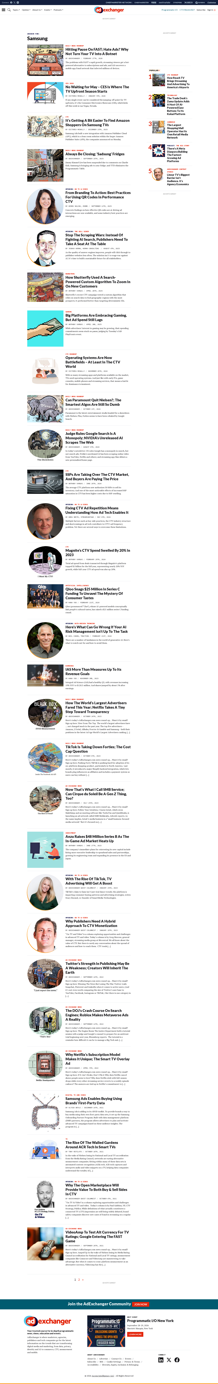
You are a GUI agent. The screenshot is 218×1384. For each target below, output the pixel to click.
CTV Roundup (71, 354)
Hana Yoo (73, 602)
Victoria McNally (77, 96)
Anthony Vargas (76, 291)
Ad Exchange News (73, 786)
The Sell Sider (82, 231)
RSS (101, 1361)
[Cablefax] (212, 2)
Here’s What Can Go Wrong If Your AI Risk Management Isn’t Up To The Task (96, 629)
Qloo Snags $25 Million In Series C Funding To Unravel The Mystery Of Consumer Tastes (94, 593)
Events (47, 10)
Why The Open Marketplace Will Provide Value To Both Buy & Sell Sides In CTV (96, 1189)
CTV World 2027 (187, 10)
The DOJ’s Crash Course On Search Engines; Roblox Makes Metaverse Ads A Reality (96, 1014)
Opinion (25, 10)
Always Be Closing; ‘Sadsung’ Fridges (95, 154)
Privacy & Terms (132, 1361)
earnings (69, 666)
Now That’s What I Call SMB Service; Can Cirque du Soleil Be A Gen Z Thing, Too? (96, 793)
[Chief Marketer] (141, 2)
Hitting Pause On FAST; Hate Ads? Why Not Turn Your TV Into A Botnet (96, 51)
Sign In (210, 10)
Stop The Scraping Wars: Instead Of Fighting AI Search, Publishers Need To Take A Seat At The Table (96, 239)
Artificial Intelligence (77, 585)
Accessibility (93, 1364)
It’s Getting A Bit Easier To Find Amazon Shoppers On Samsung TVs (97, 122)
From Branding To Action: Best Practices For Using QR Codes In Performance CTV (98, 197)
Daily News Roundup (74, 46)
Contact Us (116, 1358)
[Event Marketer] (164, 2)
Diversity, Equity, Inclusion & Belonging (120, 1364)
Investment (70, 833)
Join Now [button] (140, 1304)
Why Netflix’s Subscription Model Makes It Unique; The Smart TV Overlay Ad (97, 1058)
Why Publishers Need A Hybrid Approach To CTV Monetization (91, 923)
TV (66, 1139)
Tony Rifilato (75, 1151)
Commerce (171, 122)
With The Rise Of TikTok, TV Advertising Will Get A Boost (88, 881)
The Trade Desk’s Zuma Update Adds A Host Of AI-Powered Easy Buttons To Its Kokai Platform (178, 106)
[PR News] (153, 2)
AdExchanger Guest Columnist (82, 888)
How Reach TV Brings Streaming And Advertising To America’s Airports (178, 82)
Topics (15, 10)
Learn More (135, 1334)
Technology (172, 95)
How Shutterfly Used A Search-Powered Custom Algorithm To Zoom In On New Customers (97, 281)
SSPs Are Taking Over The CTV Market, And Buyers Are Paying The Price (97, 476)
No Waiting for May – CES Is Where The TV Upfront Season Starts (97, 89)
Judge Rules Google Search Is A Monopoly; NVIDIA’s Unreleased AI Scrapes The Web (94, 437)
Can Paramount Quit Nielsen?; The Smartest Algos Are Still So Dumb (93, 402)
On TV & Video (81, 189)
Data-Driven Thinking (85, 623)
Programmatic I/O (170, 10)
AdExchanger (74, 58)
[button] (9, 9)
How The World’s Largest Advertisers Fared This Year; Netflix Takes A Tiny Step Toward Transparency (96, 707)
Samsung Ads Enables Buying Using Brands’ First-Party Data (93, 1100)
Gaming (68, 312)
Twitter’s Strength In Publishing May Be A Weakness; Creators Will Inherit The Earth (97, 967)
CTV (67, 117)
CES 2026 (69, 83)
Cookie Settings (114, 1361)
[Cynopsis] (177, 2)
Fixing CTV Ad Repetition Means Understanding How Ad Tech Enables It (97, 510)
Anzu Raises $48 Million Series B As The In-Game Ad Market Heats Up (97, 838)
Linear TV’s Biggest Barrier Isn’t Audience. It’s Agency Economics (178, 179)
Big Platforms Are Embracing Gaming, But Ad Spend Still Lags (96, 317)
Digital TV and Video (75, 1095)
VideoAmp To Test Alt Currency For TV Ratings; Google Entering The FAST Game (97, 1236)
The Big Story (182, 145)
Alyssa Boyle (75, 1107)
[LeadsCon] (188, 2)
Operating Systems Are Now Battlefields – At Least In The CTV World (92, 362)
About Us (36, 10)
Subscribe (201, 10)
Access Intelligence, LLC (103, 1375)
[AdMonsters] (200, 3)
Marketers (70, 274)
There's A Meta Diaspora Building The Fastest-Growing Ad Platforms (177, 155)
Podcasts (58, 10)
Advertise (103, 1358)
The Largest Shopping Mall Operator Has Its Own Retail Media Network (177, 131)
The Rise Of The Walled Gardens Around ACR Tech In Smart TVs (91, 1144)
